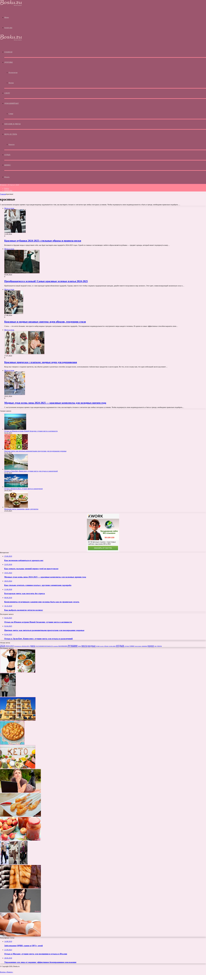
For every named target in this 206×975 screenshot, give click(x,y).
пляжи (132, 646)
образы (106, 646)
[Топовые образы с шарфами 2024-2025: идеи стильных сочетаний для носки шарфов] (8, 696)
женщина (55, 646)
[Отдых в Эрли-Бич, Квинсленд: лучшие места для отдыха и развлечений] (16, 469)
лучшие (72, 645)
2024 (2, 645)
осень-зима (112, 646)
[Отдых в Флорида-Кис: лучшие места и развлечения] (16, 487)
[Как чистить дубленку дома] (20, 888)
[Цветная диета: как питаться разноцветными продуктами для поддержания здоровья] (16, 449)
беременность (18, 646)
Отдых (7, 155)
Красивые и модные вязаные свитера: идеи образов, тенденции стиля (45, 321)
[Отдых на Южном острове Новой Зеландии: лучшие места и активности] (15, 429)
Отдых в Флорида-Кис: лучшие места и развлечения (23, 489)
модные (92, 645)
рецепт (151, 646)
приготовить (138, 646)
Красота (11, 144)
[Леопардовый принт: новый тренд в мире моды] (14, 864)
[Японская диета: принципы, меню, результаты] (16, 507)
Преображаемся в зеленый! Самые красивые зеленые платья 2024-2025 (46, 281)
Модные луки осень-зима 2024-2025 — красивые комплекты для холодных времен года (55, 402)
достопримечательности (44, 646)
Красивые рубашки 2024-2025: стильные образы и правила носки (42, 240)
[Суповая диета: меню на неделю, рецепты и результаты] (17, 672)
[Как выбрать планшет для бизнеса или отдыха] (20, 792)
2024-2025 (10, 646)
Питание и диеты (12, 124)
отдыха (127, 646)
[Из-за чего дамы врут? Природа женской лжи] (20, 912)
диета (32, 646)
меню (79, 646)
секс (155, 646)
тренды (159, 646)
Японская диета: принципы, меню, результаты (21, 509)
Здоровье (8, 62)
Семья (11, 114)
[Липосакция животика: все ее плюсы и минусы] (20, 936)
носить (102, 646)
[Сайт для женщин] (11, 5)
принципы (144, 646)
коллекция (62, 646)
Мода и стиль (10, 134)
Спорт (7, 93)
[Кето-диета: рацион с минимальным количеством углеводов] (17, 768)
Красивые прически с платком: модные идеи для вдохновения (40, 362)
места (84, 645)
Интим (11, 83)
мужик (98, 646)
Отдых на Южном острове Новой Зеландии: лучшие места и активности (31, 431)
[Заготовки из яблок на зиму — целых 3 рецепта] (20, 840)
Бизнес (7, 165)
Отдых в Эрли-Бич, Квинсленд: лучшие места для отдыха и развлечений (31, 471)
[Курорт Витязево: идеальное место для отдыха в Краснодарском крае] (18, 720)
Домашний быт (11, 103)
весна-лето (26, 646)
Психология (13, 72)
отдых (120, 645)
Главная (3, 194)
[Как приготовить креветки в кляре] (20, 816)
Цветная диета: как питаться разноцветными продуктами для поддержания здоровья (35, 451)
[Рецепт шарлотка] (12, 744)
